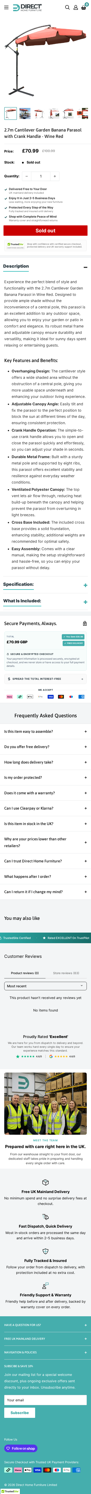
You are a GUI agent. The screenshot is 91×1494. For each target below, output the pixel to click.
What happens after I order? (27, 876)
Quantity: (11, 176)
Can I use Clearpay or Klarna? (28, 808)
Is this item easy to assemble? (28, 731)
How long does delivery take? (28, 762)
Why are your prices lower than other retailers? (35, 842)
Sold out (45, 230)
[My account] (76, 7)
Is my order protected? (23, 777)
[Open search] (67, 7)
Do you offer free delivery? (26, 746)
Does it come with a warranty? (29, 793)
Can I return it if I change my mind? (33, 892)
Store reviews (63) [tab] (66, 973)
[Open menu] (6, 7)
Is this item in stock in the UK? (28, 823)
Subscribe (20, 1413)
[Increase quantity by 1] (54, 176)
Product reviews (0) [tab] (25, 973)
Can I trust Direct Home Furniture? (33, 861)
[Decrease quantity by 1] (26, 176)
